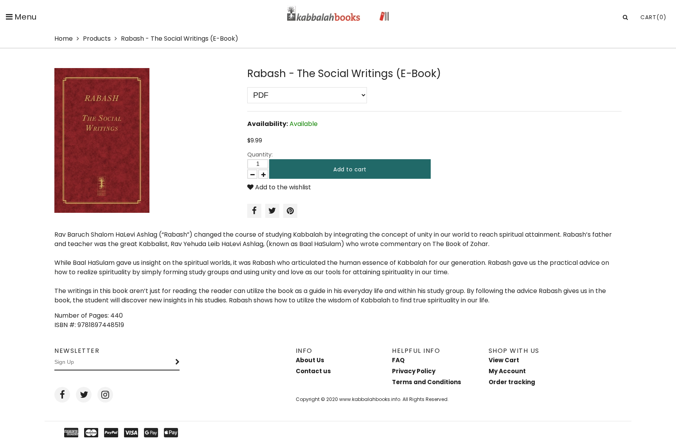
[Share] (254, 211)
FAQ (398, 360)
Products (97, 38)
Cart (653, 17)
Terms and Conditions (426, 382)
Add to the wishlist (282, 187)
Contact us (313, 371)
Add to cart (350, 169)
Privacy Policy (413, 371)
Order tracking (512, 382)
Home (63, 38)
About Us (310, 360)
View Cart (504, 360)
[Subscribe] (177, 362)
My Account (507, 371)
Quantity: (260, 154)
